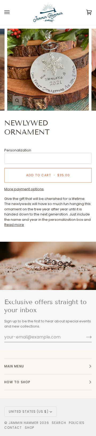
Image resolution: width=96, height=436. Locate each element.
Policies (77, 422)
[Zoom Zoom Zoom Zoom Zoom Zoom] (48, 70)
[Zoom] (17, 100)
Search (59, 422)
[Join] (85, 337)
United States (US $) (29, 411)
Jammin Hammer (24, 422)
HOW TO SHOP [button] (17, 382)
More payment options (24, 189)
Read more (14, 224)
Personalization (17, 150)
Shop (29, 427)
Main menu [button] (14, 366)
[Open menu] (12, 12)
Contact (13, 427)
